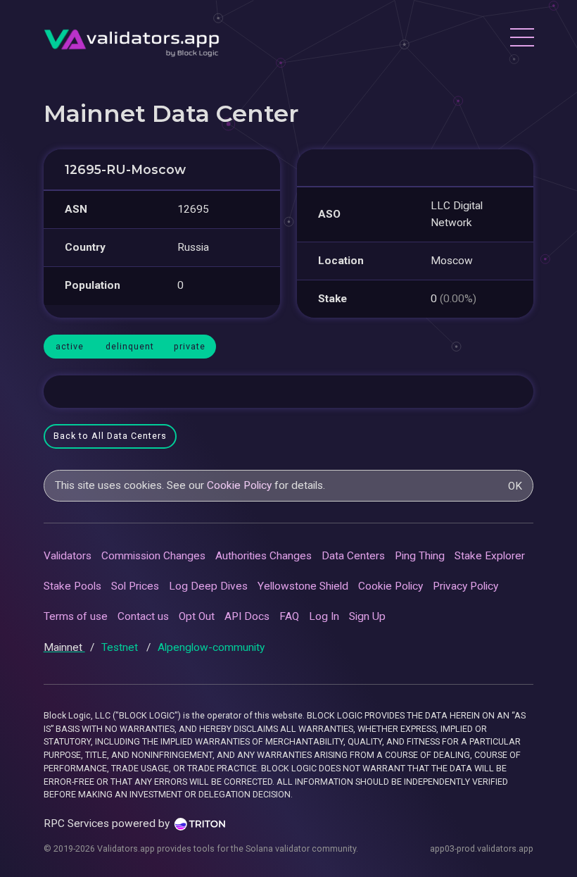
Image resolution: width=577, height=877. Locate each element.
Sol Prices (135, 586)
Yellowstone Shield (303, 586)
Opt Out (197, 616)
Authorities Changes (263, 555)
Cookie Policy (239, 485)
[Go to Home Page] (132, 39)
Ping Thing (420, 555)
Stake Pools (72, 586)
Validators (67, 555)
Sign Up (367, 616)
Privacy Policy (465, 586)
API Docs (247, 616)
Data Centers (353, 555)
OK (515, 486)
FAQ (289, 616)
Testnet (121, 647)
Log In (324, 616)
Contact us (143, 616)
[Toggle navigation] (521, 39)
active (70, 346)
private (189, 346)
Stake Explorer (490, 555)
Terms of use (76, 616)
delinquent (130, 346)
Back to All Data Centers (110, 435)
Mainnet (64, 647)
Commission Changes (153, 555)
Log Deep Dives (208, 586)
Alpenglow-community (211, 647)
